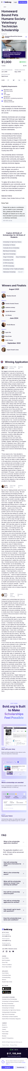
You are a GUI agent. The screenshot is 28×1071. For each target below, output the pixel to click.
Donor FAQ (4, 962)
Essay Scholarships (20, 257)
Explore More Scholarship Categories (11, 1018)
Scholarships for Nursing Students (10, 1001)
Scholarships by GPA (8, 260)
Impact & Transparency (7, 1038)
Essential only (20, 1067)
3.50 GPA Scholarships (8, 266)
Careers (4, 1029)
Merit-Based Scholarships (9, 251)
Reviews (4, 1036)
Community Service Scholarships (11, 248)
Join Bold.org (22, 2)
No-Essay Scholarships (7, 1003)
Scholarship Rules (6, 975)
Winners (4, 979)
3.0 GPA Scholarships (8, 263)
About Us (4, 1025)
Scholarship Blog (6, 977)
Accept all (7, 1067)
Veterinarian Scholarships (9, 272)
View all (20, 272)
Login (15, 2)
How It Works (5, 958)
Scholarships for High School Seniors (12, 242)
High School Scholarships (9, 254)
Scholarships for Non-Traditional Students (13, 269)
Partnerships (5, 1033)
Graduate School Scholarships (9, 999)
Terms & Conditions (7, 964)
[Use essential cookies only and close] (26, 1059)
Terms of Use (5, 1045)
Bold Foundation (6, 960)
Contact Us (4, 1027)
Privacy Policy (13, 1045)
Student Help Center (7, 981)
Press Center (5, 1031)
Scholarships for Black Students (10, 1016)
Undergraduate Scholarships (9, 1012)
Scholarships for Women (9, 245)
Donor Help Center (6, 966)
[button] (14, 842)
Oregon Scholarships (8, 257)
